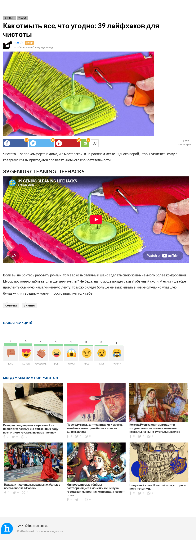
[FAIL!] (10, 353)
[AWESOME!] (41, 353)
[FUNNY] (116, 353)
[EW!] (101, 353)
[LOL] (56, 353)
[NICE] (86, 353)
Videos (22, 17)
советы (11, 305)
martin (18, 42)
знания (29, 305)
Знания (9, 17)
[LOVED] (26, 353)
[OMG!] (71, 353)
